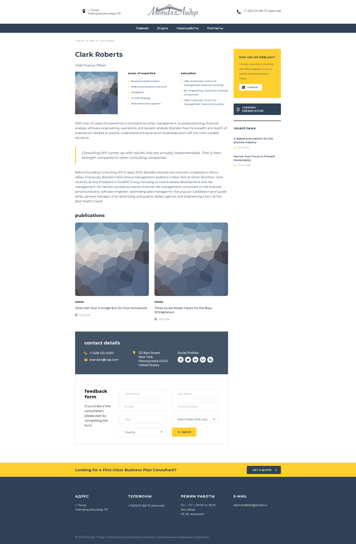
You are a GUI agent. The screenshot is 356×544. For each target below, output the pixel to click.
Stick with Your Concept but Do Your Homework (111, 308)
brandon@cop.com (104, 359)
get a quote (262, 470)
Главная (142, 28)
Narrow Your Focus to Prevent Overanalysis (254, 158)
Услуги (162, 28)
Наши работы (188, 28)
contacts (252, 87)
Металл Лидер (95, 537)
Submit (186, 432)
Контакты (215, 28)
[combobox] (195, 419)
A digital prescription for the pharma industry (253, 140)
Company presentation (252, 109)
